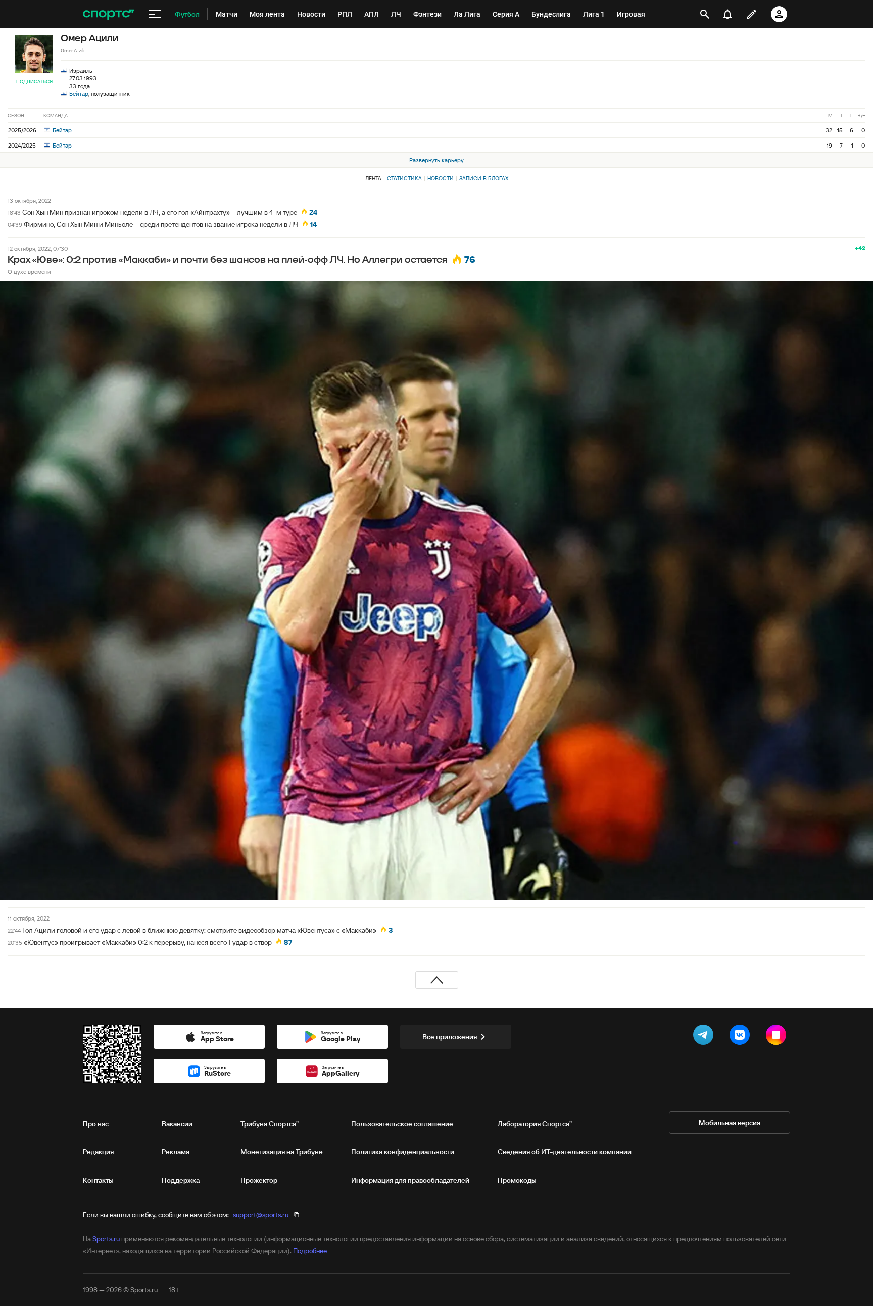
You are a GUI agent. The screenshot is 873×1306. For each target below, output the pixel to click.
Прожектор (258, 1180)
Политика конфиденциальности (402, 1151)
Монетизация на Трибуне (281, 1151)
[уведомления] (727, 14)
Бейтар (78, 94)
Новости (440, 178)
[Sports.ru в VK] (742, 1037)
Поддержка (181, 1180)
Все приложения (449, 1036)
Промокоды (517, 1180)
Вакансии (177, 1123)
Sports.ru (106, 1238)
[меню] (154, 14)
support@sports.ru (260, 1214)
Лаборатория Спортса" (535, 1123)
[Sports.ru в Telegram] (705, 1037)
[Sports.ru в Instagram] (778, 1037)
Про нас (96, 1123)
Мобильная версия (729, 1122)
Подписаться (34, 81)
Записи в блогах (483, 178)
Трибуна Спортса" (269, 1123)
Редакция (98, 1151)
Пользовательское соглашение (402, 1123)
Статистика (404, 178)
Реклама (175, 1151)
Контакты (98, 1180)
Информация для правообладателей (410, 1180)
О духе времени (29, 271)
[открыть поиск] (704, 14)
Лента (373, 178)
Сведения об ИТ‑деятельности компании (565, 1151)
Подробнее (310, 1250)
